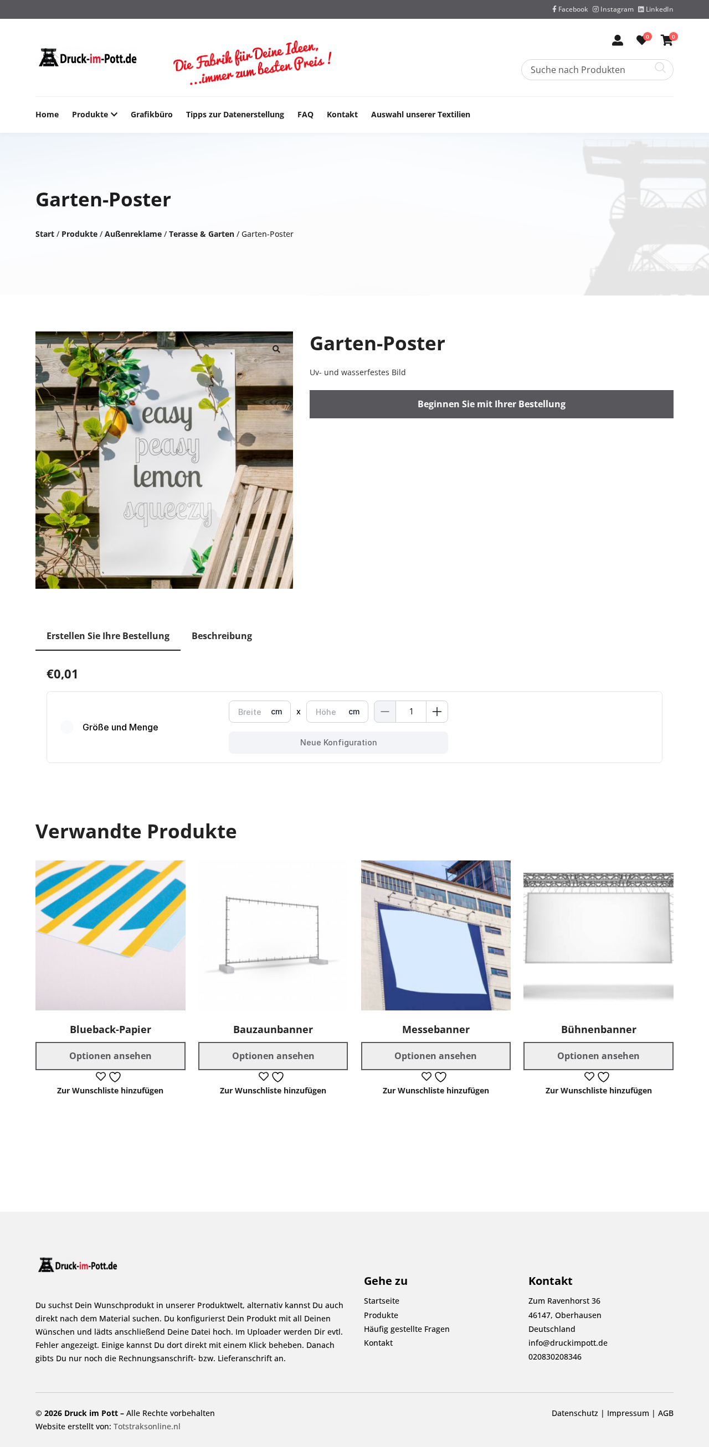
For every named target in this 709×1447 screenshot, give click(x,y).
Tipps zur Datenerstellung (235, 114)
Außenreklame (133, 234)
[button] (276, 348)
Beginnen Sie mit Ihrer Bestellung (492, 404)
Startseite (381, 1300)
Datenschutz (575, 1413)
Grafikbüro (152, 114)
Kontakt (342, 114)
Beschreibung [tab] (222, 636)
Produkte (90, 114)
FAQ (305, 114)
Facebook (572, 9)
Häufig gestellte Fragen (407, 1329)
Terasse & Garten (201, 234)
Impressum (628, 1413)
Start (44, 234)
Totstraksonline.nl (147, 1426)
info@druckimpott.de (568, 1342)
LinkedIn (659, 9)
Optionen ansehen (110, 1056)
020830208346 (555, 1356)
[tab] (108, 636)
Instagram (616, 9)
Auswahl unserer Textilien (420, 114)
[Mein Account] (617, 41)
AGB (666, 1413)
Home (47, 114)
